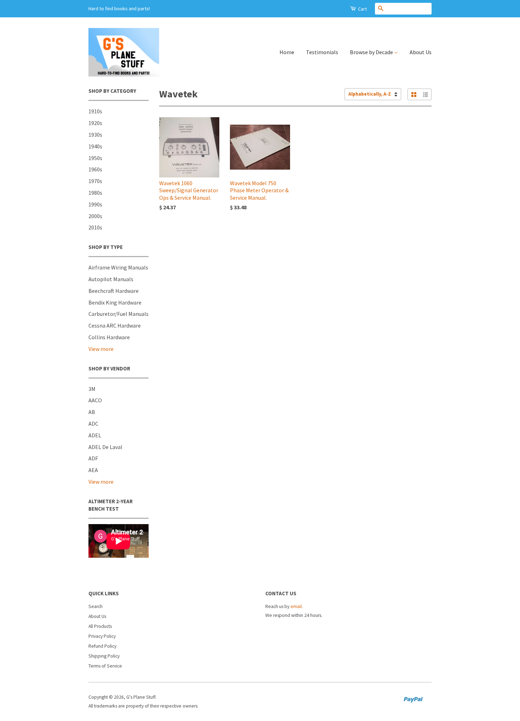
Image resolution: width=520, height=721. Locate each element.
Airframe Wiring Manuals (118, 267)
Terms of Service (105, 666)
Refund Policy (102, 646)
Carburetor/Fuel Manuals (118, 313)
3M (92, 388)
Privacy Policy (102, 636)
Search (95, 606)
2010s (95, 227)
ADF (93, 458)
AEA (93, 469)
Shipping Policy (104, 656)
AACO (95, 400)
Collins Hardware (109, 337)
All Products (100, 626)
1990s (95, 204)
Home (286, 52)
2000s (95, 216)
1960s (95, 169)
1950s (95, 157)
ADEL (94, 435)
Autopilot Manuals (110, 279)
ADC (93, 423)
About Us (421, 52)
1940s (95, 146)
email (296, 606)
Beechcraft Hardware (113, 290)
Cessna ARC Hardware (114, 325)
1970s (95, 180)
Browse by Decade (372, 52)
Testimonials (322, 52)
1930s (95, 134)
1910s (95, 111)
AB (91, 411)
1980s (95, 192)
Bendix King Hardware (114, 302)
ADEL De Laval (105, 446)
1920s (95, 122)
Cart (362, 9)
